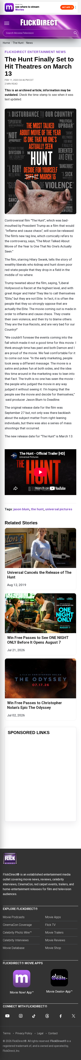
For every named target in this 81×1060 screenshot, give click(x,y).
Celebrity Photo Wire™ (17, 932)
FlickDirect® (58, 1041)
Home (6, 42)
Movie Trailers (54, 932)
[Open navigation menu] (6, 23)
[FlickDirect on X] (73, 1016)
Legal (40, 1033)
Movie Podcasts (13, 917)
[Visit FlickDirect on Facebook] (60, 1016)
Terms (7, 1033)
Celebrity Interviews (16, 940)
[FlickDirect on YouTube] (7, 1016)
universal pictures (58, 509)
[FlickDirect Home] (40, 22)
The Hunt (18, 42)
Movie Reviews (55, 940)
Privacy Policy (23, 1033)
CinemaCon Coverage (17, 925)
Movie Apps (53, 917)
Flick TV (50, 925)
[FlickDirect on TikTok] (34, 1016)
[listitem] (40, 559)
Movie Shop (53, 948)
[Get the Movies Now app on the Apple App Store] (40, 7)
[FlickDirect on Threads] (47, 1016)
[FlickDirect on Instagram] (20, 1016)
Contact (53, 1033)
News (29, 42)
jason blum (21, 509)
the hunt (37, 509)
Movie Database (13, 948)
